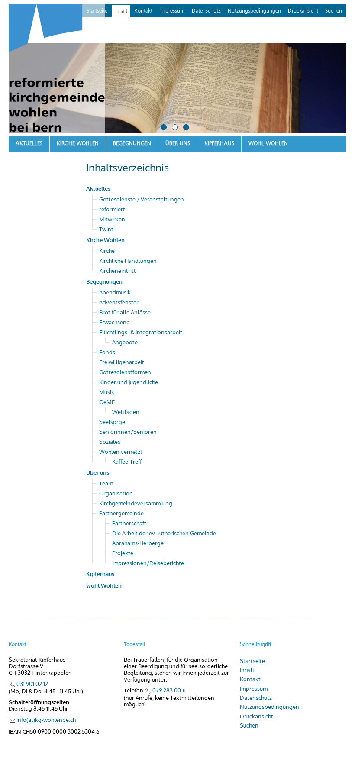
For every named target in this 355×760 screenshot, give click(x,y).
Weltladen (125, 411)
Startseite (252, 660)
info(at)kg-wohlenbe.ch (46, 719)
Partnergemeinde (121, 513)
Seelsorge (112, 421)
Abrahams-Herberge (138, 543)
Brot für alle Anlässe (125, 312)
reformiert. (112, 209)
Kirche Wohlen (78, 143)
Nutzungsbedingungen (254, 11)
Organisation (116, 493)
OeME (107, 401)
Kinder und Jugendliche (128, 381)
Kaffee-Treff (127, 461)
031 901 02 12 (32, 683)
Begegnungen (132, 143)
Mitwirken (112, 219)
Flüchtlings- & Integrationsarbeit (140, 332)
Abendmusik (115, 292)
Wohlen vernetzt (120, 451)
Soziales (109, 441)
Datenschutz (206, 11)
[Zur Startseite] (57, 70)
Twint (106, 229)
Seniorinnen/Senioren (128, 431)
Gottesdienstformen (125, 372)
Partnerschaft (129, 523)
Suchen (333, 11)
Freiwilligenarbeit (121, 362)
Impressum (172, 11)
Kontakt (143, 11)
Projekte (122, 553)
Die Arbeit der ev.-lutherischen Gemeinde (164, 533)
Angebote (125, 342)
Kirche (107, 250)
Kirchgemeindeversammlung (135, 503)
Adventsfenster (119, 302)
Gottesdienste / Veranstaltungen (141, 199)
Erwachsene (114, 322)
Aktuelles (29, 143)
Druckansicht (303, 11)
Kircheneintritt (117, 270)
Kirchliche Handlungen (128, 260)
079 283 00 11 (169, 690)
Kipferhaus (219, 143)
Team (106, 483)
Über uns (177, 143)
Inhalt (120, 11)
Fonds (107, 352)
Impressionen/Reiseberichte (148, 562)
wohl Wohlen (268, 143)
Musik (106, 391)
